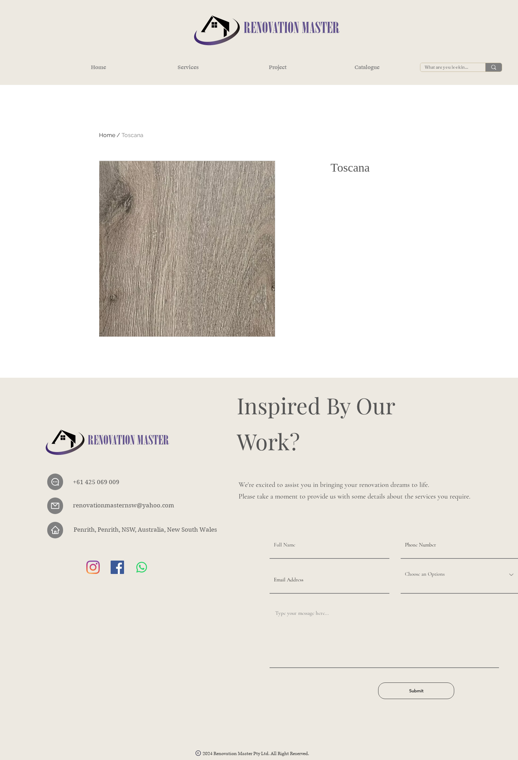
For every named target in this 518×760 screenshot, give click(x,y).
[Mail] (55, 506)
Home (107, 135)
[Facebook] (117, 567)
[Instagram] (93, 567)
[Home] (55, 530)
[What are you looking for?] (493, 67)
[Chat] (55, 482)
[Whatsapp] (141, 567)
